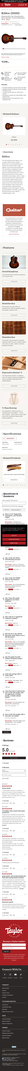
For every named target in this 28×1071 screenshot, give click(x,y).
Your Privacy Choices (9, 1058)
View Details (14, 479)
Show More (6, 732)
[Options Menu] (20, 549)
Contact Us (5, 1004)
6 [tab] (17, 144)
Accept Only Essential (14, 539)
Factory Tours (5, 992)
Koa (7, 9)
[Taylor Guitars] (7, 4)
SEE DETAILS (20, 1)
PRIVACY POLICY (15, 1057)
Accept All (14, 535)
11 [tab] (24, 485)
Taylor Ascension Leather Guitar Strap (14, 474)
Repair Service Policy (7, 1011)
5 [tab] (15, 144)
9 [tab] (20, 485)
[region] (14, 535)
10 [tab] (22, 485)
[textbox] (14, 503)
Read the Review (14, 234)
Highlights (10, 438)
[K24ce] (14, 126)
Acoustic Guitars (6, 1019)
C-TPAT (4, 997)
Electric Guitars (6, 1021)
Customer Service (9, 1001)
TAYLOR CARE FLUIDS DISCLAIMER (9, 1060)
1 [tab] (6, 144)
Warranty (4, 1009)
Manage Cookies (14, 543)
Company (5, 984)
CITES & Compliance (7, 995)
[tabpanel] (14, 38)
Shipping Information (7, 1033)
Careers (4, 990)
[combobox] (14, 770)
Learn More (14, 281)
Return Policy (5, 1037)
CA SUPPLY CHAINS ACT (7, 1059)
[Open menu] (2, 5)
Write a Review (18, 24)
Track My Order (6, 1031)
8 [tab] (21, 144)
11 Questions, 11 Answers (6, 24)
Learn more (20, 506)
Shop (4, 1015)
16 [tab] (26, 49)
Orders (5, 1027)
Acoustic (3, 9)
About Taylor (5, 988)
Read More (4, 825)
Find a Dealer (21, 4)
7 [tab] (19, 144)
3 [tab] (10, 144)
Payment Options (6, 1035)
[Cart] (25, 4)
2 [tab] (8, 144)
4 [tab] (13, 144)
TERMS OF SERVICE (6, 1057)
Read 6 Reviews (16, 23)
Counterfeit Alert (6, 1007)
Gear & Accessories (7, 1023)
